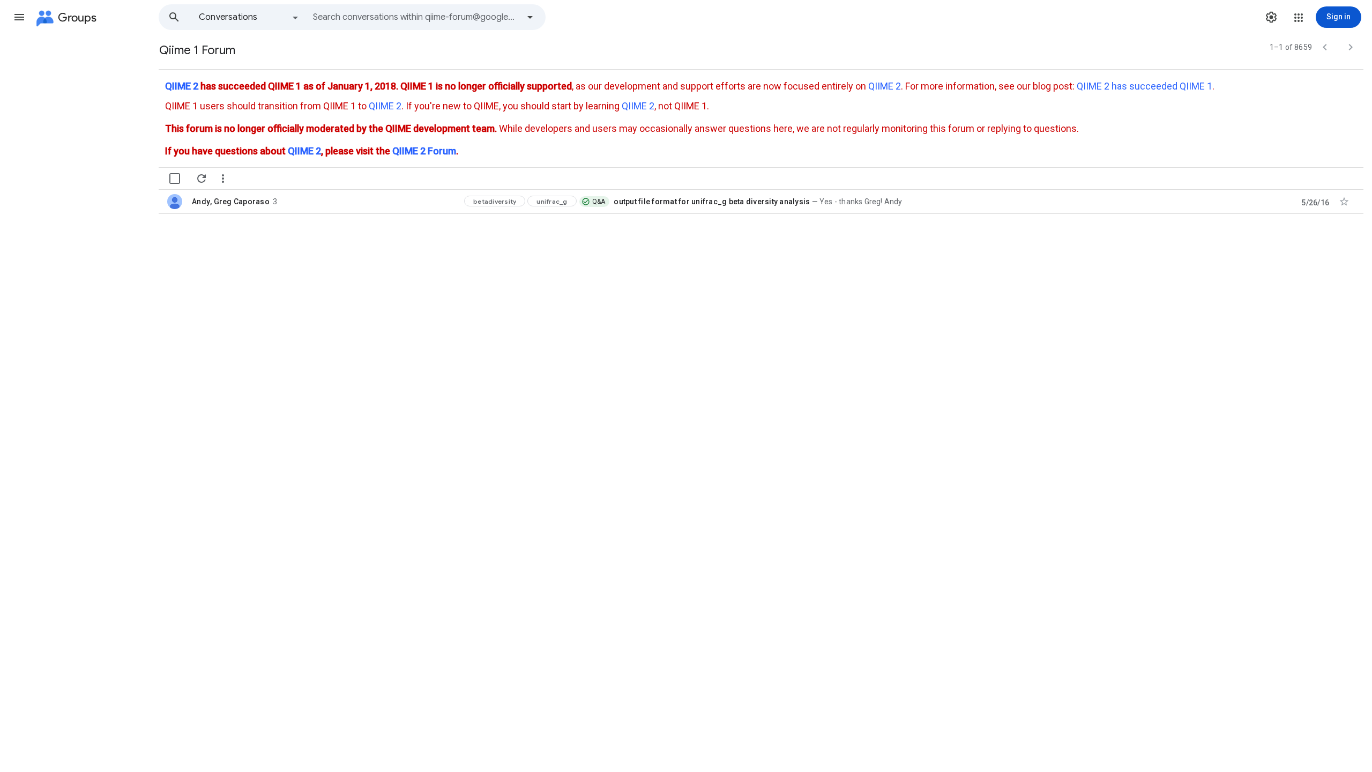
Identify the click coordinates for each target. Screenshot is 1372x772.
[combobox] (415, 17)
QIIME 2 (181, 86)
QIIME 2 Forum (424, 151)
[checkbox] (174, 178)
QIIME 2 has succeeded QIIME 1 (1144, 86)
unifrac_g (551, 201)
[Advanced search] (530, 17)
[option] (249, 17)
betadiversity (494, 201)
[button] (19, 17)
